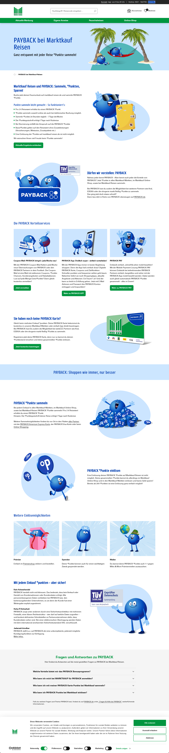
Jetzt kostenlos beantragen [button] (27, 347)
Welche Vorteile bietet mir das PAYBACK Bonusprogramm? (61, 671)
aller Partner (74, 421)
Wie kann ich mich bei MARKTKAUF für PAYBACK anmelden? (63, 678)
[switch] (66, 748)
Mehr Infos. (18, 636)
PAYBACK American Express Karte (35, 424)
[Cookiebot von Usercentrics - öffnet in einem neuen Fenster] (15, 748)
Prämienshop (29, 564)
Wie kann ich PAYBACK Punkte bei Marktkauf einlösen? (60, 692)
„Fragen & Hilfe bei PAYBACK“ (110, 702)
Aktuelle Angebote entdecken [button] (28, 145)
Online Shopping (21, 427)
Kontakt (104, 2)
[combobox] (74, 11)
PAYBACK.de (139, 197)
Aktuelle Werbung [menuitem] (24, 20)
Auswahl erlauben (149, 730)
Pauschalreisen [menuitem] (96, 20)
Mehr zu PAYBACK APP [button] (74, 293)
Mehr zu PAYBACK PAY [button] (122, 288)
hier (61, 326)
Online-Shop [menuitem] (130, 20)
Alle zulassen (149, 723)
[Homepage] (15, 75)
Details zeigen (121, 748)
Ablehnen (150, 738)
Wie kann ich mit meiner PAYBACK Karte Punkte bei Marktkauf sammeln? (69, 685)
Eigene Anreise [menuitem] (61, 20)
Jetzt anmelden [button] (22, 288)
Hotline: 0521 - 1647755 (138, 2)
